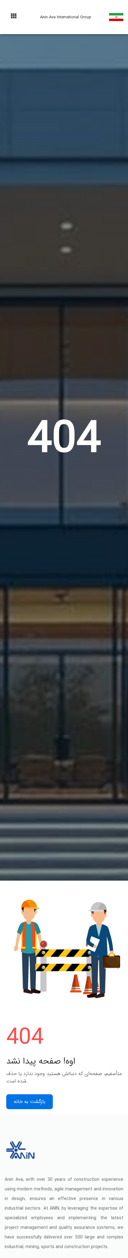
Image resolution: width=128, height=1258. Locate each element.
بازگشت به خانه (29, 1101)
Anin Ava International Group (65, 17)
